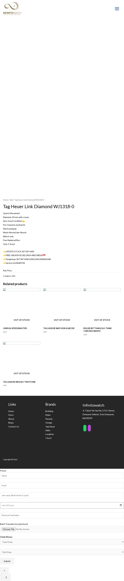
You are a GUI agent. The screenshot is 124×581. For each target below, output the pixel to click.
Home (5, 200)
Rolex (48, 415)
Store (10, 415)
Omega (48, 422)
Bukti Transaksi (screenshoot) (14, 524)
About (11, 419)
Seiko (47, 430)
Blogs (11, 422)
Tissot (48, 438)
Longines (49, 434)
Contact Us (13, 426)
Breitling (49, 411)
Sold (11, 200)
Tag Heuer (50, 426)
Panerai (48, 419)
